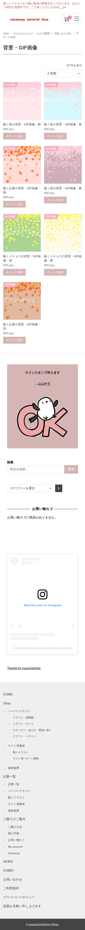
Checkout (14, 853)
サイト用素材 (43, 33)
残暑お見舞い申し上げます (22, 906)
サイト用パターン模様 (26, 758)
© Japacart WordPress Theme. (42, 924)
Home (6, 33)
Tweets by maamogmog (24, 668)
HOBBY (8, 870)
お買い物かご (16, 840)
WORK (8, 861)
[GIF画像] (22, 116)
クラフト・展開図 (23, 717)
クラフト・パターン (24, 736)
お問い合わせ (12, 879)
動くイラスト (20, 752)
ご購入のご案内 (14, 819)
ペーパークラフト (19, 711)
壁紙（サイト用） (63, 33)
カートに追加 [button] (14, 136)
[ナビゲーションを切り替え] (77, 19)
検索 (10, 462)
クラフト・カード (23, 723)
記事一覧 (9, 776)
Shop (7, 703)
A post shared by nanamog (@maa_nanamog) (42, 647)
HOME (8, 694)
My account (15, 846)
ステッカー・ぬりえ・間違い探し (32, 730)
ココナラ (44, 383)
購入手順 (13, 833)
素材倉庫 (13, 767)
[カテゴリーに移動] (58, 488)
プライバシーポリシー (19, 897)
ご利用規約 (11, 888)
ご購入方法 (15, 826)
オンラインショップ (23, 33)
